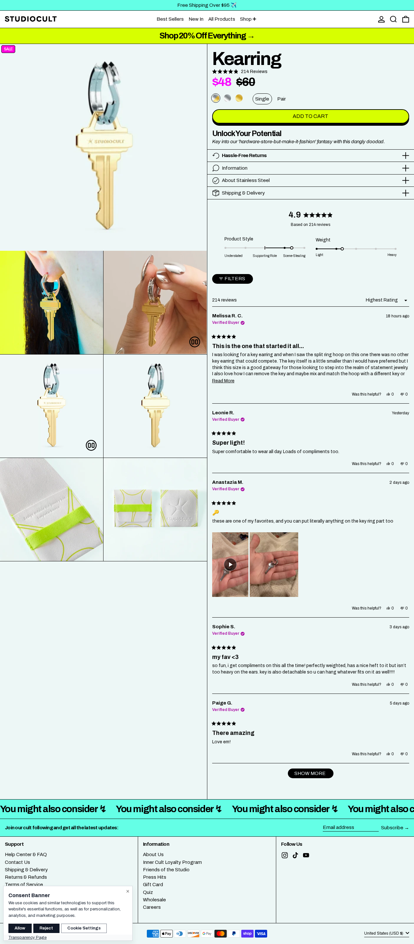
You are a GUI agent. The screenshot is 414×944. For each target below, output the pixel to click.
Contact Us (17, 862)
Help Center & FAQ (26, 854)
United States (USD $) (384, 933)
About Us (153, 854)
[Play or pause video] (195, 342)
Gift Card (153, 884)
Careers (152, 907)
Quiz (148, 892)
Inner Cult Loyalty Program (172, 862)
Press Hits (154, 877)
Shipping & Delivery (26, 869)
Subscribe (392, 827)
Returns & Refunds (26, 877)
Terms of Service (24, 884)
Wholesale (154, 899)
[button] (393, 19)
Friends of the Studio (166, 869)
